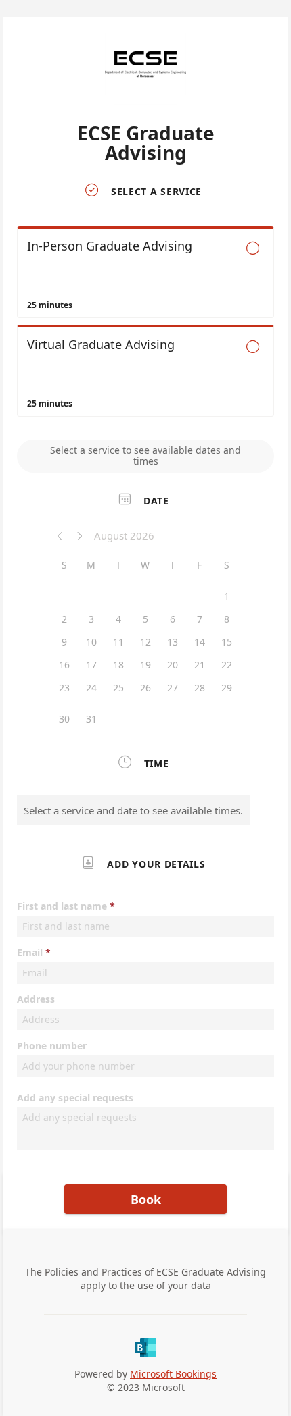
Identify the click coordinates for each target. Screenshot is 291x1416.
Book (146, 1199)
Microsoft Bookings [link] (173, 1373)
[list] (145, 324)
